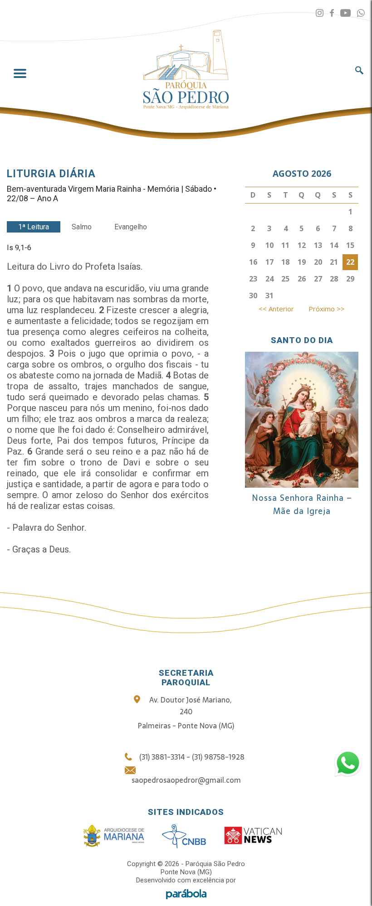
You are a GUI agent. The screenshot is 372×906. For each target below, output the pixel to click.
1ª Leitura (33, 227)
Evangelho (130, 227)
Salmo (82, 227)
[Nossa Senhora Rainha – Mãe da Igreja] (301, 484)
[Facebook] (331, 13)
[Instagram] (319, 13)
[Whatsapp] (361, 13)
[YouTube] (345, 13)
